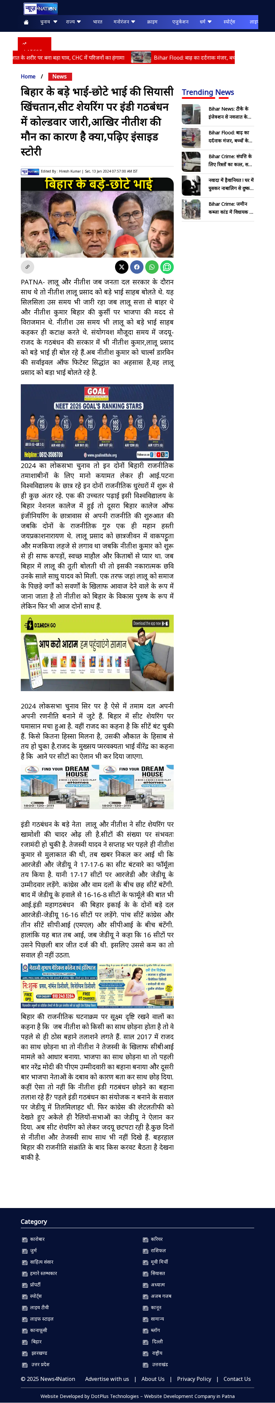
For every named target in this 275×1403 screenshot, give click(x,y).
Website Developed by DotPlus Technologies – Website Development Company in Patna (138, 1396)
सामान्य (156, 1319)
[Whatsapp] (152, 267)
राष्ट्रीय (155, 1353)
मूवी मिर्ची (158, 1262)
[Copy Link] (27, 267)
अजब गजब (159, 1296)
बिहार (35, 1341)
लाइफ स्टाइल (41, 1319)
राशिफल (157, 1250)
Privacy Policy (194, 1379)
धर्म (203, 21)
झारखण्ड (37, 1353)
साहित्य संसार (40, 1262)
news (59, 76)
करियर (155, 1239)
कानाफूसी (37, 1330)
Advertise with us (107, 1379)
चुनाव (46, 21)
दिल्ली (155, 1341)
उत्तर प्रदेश (39, 1364)
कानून (154, 1307)
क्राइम (152, 21)
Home (28, 76)
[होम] (37, 9)
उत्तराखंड (158, 1364)
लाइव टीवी (38, 1307)
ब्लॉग (154, 1330)
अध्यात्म (156, 1284)
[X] (121, 267)
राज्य (71, 21)
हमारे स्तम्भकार (42, 1273)
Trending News (208, 92)
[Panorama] (97, 787)
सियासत (156, 1273)
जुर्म (32, 1250)
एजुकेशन (180, 21)
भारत (97, 21)
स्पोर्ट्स (229, 21)
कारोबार (36, 1239)
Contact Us (237, 1379)
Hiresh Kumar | (71, 171)
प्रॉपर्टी (34, 1284)
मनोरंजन (122, 21)
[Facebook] (137, 267)
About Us (153, 1379)
